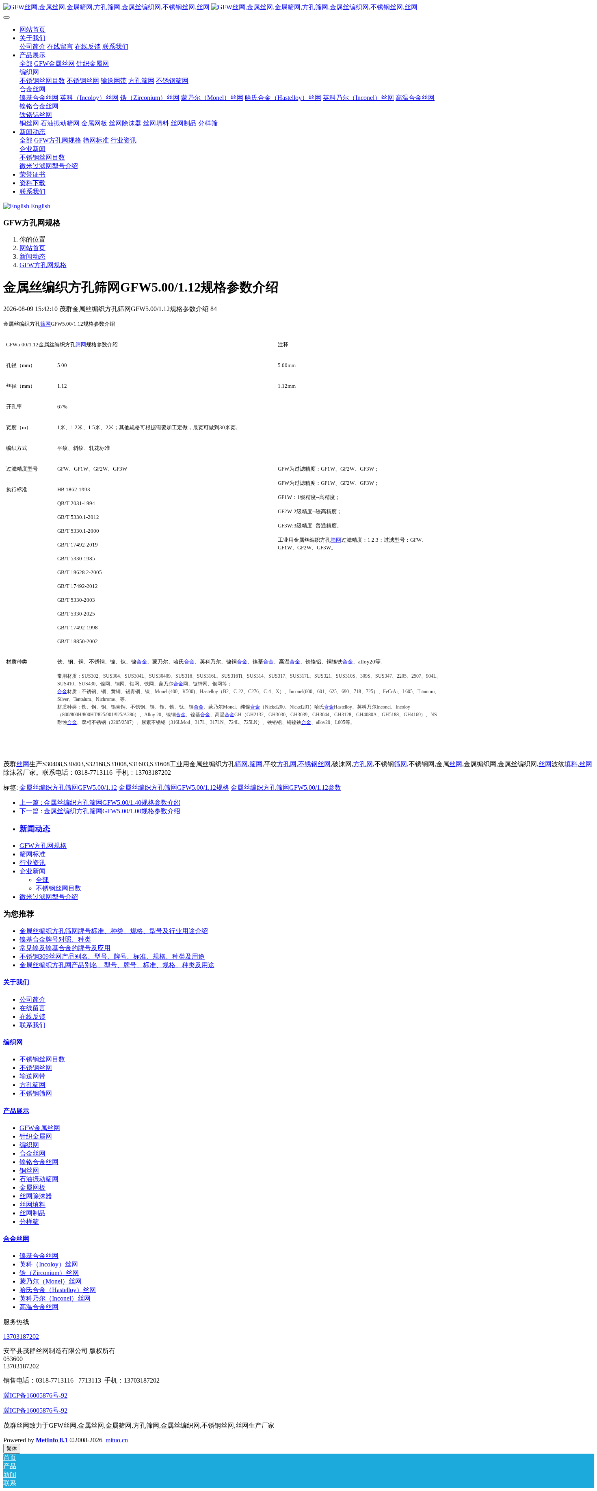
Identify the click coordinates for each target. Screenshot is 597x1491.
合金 (141, 662)
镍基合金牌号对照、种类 (55, 939)
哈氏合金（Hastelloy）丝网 (57, 1289)
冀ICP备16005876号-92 (35, 1395)
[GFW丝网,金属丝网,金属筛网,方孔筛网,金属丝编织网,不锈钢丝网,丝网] (298, 7)
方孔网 (286, 764)
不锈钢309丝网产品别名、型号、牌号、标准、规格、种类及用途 (112, 956)
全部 (25, 63)
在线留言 (32, 1008)
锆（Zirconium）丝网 (49, 1272)
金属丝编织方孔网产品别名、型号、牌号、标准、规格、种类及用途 (116, 965)
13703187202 (21, 1336)
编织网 (13, 1042)
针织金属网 (35, 1136)
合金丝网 (32, 1153)
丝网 (22, 764)
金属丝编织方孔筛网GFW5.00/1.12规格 (174, 787)
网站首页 (32, 29)
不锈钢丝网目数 (58, 888)
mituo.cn (117, 1440)
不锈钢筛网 (35, 1093)
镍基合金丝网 (38, 1255)
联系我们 (32, 1025)
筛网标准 (32, 854)
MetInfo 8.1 (52, 1440)
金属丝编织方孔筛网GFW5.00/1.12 (68, 787)
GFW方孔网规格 (43, 264)
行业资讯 (32, 862)
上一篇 (99, 802)
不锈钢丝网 (314, 764)
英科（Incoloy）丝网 (48, 1264)
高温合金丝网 (38, 1306)
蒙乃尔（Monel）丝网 (50, 1281)
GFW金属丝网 (39, 1127)
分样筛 (29, 1221)
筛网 (45, 324)
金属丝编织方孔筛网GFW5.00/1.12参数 (286, 787)
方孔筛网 (32, 1084)
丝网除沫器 (35, 1196)
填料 (571, 764)
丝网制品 (32, 1213)
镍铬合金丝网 (38, 1161)
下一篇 (99, 811)
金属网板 (32, 1187)
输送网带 (32, 1076)
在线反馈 (32, 1016)
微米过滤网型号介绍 (48, 896)
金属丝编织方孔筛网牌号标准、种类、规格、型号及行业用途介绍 (113, 930)
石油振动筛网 (38, 1179)
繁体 (11, 1449)
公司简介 (32, 999)
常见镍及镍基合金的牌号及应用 (64, 947)
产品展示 (16, 1110)
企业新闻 (32, 871)
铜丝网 (29, 1170)
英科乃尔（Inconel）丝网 (55, 1298)
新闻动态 (32, 256)
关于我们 (16, 982)
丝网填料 (32, 1204)
